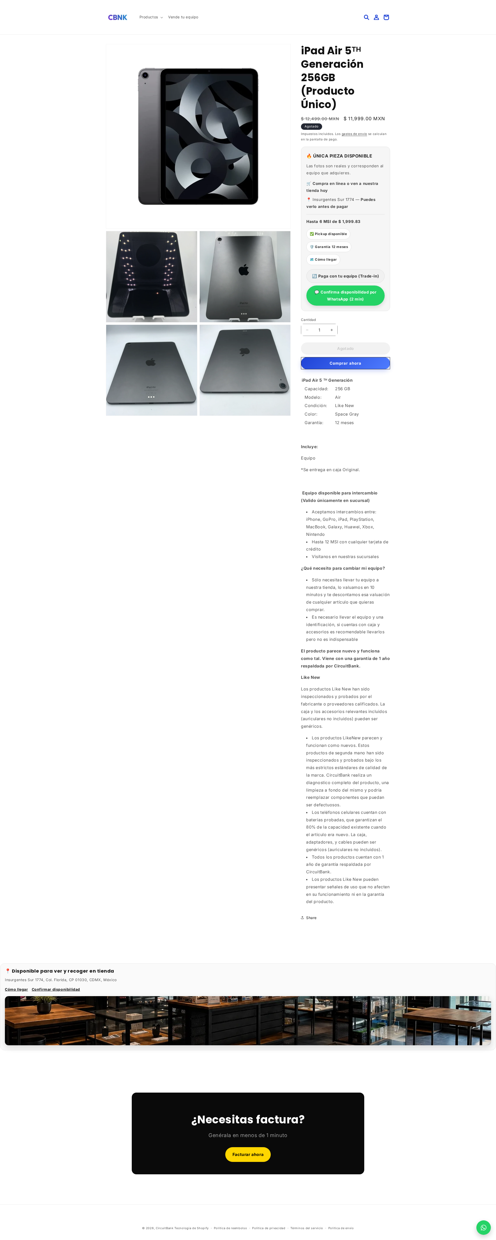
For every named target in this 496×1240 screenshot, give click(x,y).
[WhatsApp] (483, 1227)
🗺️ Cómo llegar (323, 259)
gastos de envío (354, 134)
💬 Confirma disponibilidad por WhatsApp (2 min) (345, 296)
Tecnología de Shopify (191, 1228)
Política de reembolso (230, 1228)
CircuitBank (165, 1228)
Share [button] (311, 917)
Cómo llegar (16, 989)
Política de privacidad (268, 1228)
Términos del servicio (306, 1228)
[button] (150, 17)
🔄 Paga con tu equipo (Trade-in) (345, 276)
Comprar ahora (345, 363)
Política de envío (341, 1228)
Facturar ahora (248, 1154)
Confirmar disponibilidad (56, 989)
